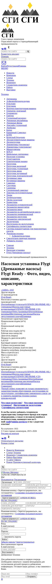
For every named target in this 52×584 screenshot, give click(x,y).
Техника (10, 80)
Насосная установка (15, 250)
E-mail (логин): (8, 526)
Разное (9, 462)
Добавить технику (14, 241)
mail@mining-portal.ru (16, 422)
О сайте (9, 460)
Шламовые (26, 316)
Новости (10, 73)
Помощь (5, 56)
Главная (10, 245)
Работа (9, 87)
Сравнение (6, 386)
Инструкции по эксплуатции (27, 405)
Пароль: (4, 531)
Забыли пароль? (8, 542)
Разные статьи (7, 443)
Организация (20, 479)
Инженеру (11, 82)
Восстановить (7, 552)
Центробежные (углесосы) (13, 304)
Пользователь (7, 479)
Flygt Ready (6, 297)
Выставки (10, 90)
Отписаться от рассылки (12, 441)
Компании (11, 75)
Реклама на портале (10, 433)
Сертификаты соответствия (15, 407)
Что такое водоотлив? (11, 403)
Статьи (9, 78)
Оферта (17, 460)
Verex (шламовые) (21, 311)
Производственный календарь (27, 462)
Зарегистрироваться (10, 498)
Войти (4, 539)
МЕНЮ (4, 68)
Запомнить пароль (12, 537)
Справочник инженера (16, 85)
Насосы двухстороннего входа (20, 315)
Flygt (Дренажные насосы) (18, 252)
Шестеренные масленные (21, 314)
